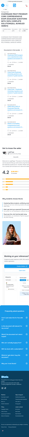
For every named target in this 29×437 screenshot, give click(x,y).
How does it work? (5, 397)
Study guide (17, 403)
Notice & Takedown (5, 416)
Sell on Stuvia (4, 399)
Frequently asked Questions (21, 399)
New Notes (17, 411)
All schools (17, 409)
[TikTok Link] (5, 388)
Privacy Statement (12, 427)
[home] (14, 5)
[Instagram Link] (2, 388)
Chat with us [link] (18, 401)
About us (3, 401)
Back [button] (6, 9)
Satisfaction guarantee (20, 397)
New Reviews (18, 413)
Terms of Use (4, 427)
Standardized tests (19, 416)
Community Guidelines (6, 413)
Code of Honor (4, 411)
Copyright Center (4, 409)
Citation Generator (5, 403)
